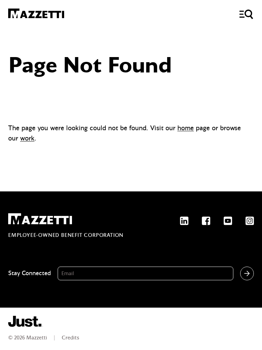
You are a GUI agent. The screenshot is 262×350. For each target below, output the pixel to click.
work (27, 138)
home (185, 128)
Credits (70, 337)
